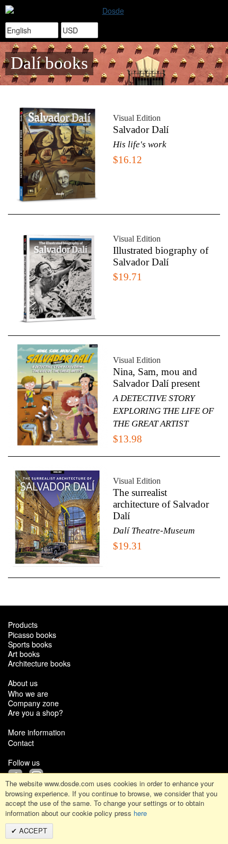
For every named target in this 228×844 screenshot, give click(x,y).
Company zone (33, 703)
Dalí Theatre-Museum (154, 531)
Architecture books (39, 663)
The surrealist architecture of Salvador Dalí (161, 504)
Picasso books (32, 634)
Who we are (28, 693)
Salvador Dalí (141, 130)
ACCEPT (32, 830)
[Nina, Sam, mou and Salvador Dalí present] (58, 396)
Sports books (30, 644)
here (140, 813)
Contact (21, 743)
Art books (24, 653)
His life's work (139, 144)
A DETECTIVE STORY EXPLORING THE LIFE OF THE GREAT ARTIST (163, 411)
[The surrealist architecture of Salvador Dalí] (58, 517)
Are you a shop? (35, 712)
